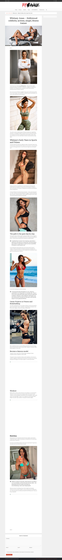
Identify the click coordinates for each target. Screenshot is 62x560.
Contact (8, 0)
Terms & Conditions (44, 558)
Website (30, 547)
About (6, 0)
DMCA (37, 558)
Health (24, 9)
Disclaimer (39, 558)
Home (16, 9)
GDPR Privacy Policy (50, 558)
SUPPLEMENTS (34, 9)
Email (19, 547)
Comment (7, 538)
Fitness (20, 9)
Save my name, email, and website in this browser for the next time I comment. (20, 552)
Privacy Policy (55, 558)
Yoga (29, 9)
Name (7, 547)
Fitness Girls (41, 9)
